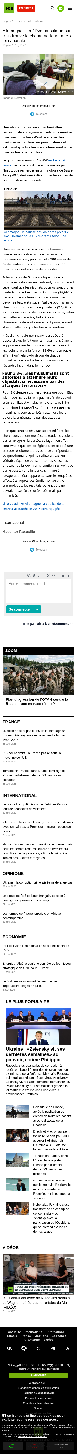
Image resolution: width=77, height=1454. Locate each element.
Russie (12, 1335)
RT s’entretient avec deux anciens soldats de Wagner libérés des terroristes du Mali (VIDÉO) (36, 1302)
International (13, 522)
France (11, 722)
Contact (38, 1408)
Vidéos (11, 1247)
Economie (14, 936)
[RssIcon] (67, 1348)
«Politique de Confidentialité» (32, 1436)
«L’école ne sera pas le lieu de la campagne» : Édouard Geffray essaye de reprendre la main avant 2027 (35, 735)
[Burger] (70, 8)
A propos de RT (38, 1382)
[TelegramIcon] (53, 1348)
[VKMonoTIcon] (9, 1348)
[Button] (60, 8)
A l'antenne (32, 1339)
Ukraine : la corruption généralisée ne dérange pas (38, 882)
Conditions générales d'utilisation (38, 1388)
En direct (26, 8)
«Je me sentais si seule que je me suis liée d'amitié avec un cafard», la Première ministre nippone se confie (38, 826)
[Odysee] (24, 1348)
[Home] (9, 8)
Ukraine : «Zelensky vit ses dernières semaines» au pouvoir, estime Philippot (35, 1054)
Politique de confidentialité (39, 1393)
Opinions (13, 873)
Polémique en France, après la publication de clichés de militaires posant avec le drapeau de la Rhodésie (52, 1116)
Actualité (14, 1332)
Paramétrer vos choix (38, 1398)
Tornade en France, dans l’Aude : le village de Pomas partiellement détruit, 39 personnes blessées (34, 775)
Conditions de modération (38, 1403)
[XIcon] (38, 1348)
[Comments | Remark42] (38, 600)
